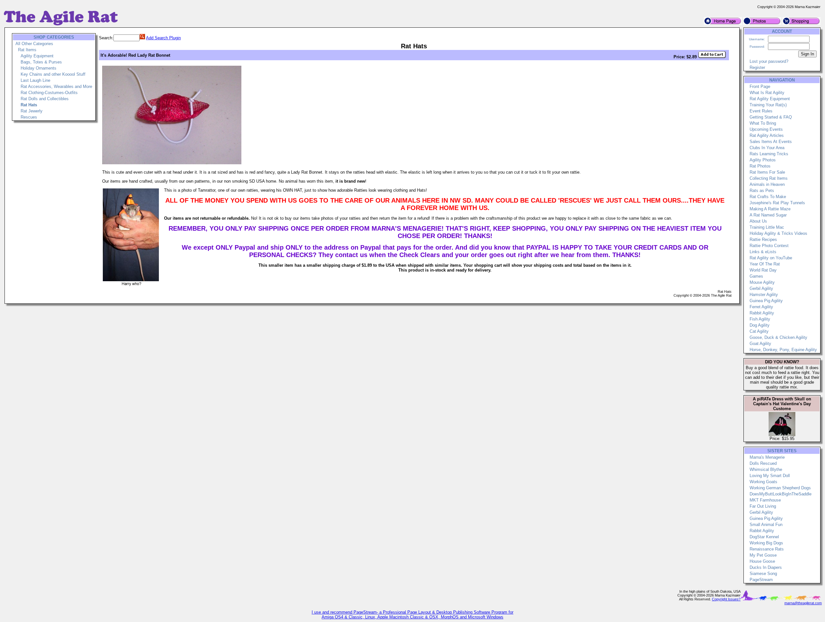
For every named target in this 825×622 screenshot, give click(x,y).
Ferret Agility (761, 306)
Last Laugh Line (35, 80)
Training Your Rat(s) (768, 104)
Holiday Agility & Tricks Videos (778, 233)
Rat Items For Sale (767, 172)
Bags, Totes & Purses (41, 62)
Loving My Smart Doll (770, 475)
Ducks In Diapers (766, 567)
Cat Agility (759, 331)
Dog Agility (760, 325)
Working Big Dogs (766, 543)
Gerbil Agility (761, 288)
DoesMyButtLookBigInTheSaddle (780, 494)
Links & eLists (763, 251)
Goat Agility (760, 343)
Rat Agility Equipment (770, 98)
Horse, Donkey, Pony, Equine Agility (783, 349)
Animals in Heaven (767, 184)
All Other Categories (34, 43)
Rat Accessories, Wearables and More (56, 86)
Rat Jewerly (32, 111)
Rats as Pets (762, 190)
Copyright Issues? (726, 599)
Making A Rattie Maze (770, 208)
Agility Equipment (37, 55)
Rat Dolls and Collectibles (45, 98)
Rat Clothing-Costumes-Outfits (49, 92)
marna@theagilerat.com (803, 603)
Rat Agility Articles (767, 135)
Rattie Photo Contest (769, 245)
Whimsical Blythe (766, 469)
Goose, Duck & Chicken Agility (778, 337)
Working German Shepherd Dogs (780, 487)
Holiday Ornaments (38, 68)
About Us (758, 221)
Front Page (760, 86)
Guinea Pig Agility (766, 300)
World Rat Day (763, 270)
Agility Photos (763, 160)
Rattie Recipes (763, 239)
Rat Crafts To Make (768, 196)
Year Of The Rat (765, 264)
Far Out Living (763, 506)
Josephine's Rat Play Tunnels (777, 202)
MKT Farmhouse (765, 500)
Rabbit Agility (762, 313)
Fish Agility (760, 319)
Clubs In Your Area (767, 147)
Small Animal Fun (766, 524)
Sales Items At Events (771, 141)
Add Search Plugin (163, 37)
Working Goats (763, 481)
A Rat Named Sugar (768, 215)
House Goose (762, 561)
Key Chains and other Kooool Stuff (53, 74)
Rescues (29, 117)
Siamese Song (763, 573)
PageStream (761, 579)
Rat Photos (760, 166)
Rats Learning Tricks (769, 153)
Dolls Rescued (763, 463)
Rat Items (27, 49)
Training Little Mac (767, 227)
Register (757, 67)
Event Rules (761, 111)
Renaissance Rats (767, 549)
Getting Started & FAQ (771, 117)
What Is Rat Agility (767, 92)
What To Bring (763, 123)
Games (756, 276)
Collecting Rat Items (769, 178)
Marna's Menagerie (767, 457)
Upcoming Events (766, 129)
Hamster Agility (764, 294)
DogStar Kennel (764, 536)
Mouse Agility (762, 282)
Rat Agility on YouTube (771, 257)
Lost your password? (769, 61)
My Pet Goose (763, 555)
